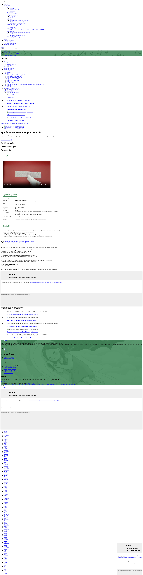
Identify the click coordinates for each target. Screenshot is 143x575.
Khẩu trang (9, 19)
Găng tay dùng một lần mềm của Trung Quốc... (21, 103)
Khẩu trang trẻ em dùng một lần (17, 21)
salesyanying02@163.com (10, 369)
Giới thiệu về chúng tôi (9, 40)
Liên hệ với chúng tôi (9, 44)
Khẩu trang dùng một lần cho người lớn (19, 20)
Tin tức (5, 39)
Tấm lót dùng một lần (39, 384)
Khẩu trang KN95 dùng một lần (17, 23)
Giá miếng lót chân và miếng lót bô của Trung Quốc (62, 384)
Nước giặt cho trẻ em (11, 36)
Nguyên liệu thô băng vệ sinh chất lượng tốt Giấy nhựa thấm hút (19, 241)
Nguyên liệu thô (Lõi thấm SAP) (14, 24)
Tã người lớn (13, 384)
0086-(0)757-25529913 (9, 370)
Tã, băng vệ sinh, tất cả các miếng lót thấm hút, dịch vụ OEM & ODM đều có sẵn (29, 29)
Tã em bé (12, 8)
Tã (7, 7)
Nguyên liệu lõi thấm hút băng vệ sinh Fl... (20, 338)
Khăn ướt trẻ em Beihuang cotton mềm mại (20, 32)
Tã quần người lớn (5, 384)
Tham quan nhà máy (11, 43)
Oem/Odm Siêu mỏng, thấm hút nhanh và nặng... (22, 320)
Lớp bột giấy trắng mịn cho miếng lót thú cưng (16, 242)
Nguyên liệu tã (13, 27)
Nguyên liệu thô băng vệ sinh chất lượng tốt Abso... (22, 332)
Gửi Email (3, 387)
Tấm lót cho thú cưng (12, 13)
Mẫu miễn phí (4, 381)
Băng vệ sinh (10, 12)
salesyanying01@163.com (10, 367)
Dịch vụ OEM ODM (11, 28)
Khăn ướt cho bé (10, 31)
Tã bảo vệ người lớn (14, 9)
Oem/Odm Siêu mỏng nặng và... (16, 109)
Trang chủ (6, 4)
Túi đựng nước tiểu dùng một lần (14, 33)
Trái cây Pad (12, 16)
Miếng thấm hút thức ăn (12, 15)
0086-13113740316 (8, 373)
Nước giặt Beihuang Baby (16, 37)
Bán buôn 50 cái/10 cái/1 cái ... (16, 120)
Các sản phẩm (7, 5)
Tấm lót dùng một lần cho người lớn (25, 384)
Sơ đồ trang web (30, 383)
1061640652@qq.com (9, 366)
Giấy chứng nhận (11, 41)
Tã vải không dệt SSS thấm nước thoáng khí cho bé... (23, 314)
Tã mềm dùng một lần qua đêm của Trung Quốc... (22, 326)
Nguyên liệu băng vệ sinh (16, 25)
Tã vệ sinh (47, 384)
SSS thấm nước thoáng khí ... (16, 115)
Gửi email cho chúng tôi (6, 140)
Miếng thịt (12, 17)
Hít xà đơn (12, 11)
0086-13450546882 (8, 371)
